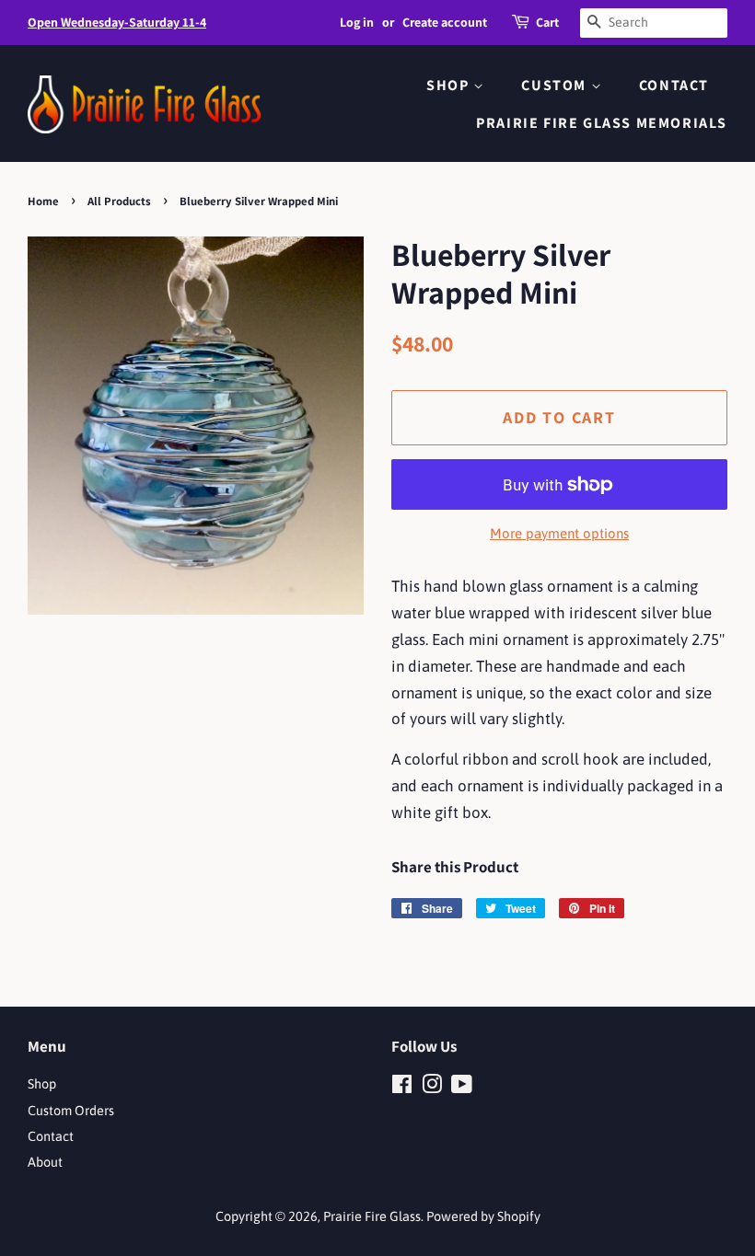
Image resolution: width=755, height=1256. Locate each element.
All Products (119, 201)
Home (43, 201)
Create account (444, 22)
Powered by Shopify (483, 1216)
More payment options (559, 533)
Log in (357, 22)
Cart (547, 22)
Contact (674, 85)
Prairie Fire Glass (372, 1216)
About (45, 1162)
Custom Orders (71, 1110)
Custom (555, 85)
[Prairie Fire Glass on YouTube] (461, 1087)
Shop (449, 85)
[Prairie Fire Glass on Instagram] (432, 1087)
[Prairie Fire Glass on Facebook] (401, 1087)
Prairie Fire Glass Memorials (601, 123)
